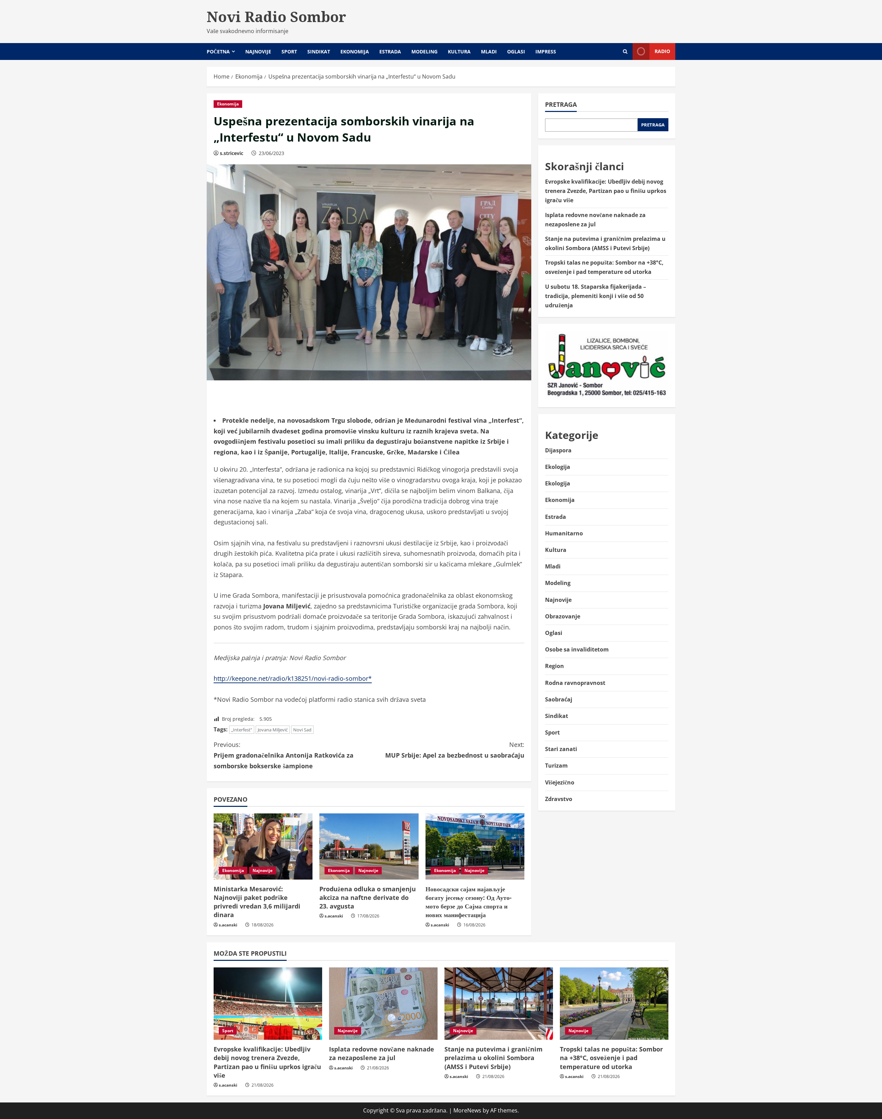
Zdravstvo (558, 798)
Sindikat (318, 51)
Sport (289, 51)
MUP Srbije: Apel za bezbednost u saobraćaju (454, 749)
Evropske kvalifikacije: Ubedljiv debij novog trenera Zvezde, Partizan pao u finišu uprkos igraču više (605, 191)
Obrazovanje (562, 616)
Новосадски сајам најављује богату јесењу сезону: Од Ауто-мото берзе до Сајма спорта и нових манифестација (468, 902)
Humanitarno (564, 533)
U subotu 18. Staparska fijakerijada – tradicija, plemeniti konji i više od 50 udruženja (595, 296)
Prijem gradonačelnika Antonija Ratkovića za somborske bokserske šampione (283, 755)
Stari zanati (561, 749)
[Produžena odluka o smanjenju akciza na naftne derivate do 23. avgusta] (368, 846)
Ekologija (557, 467)
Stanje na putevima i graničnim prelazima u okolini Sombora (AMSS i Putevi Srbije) (493, 1057)
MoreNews (467, 1110)
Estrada (390, 51)
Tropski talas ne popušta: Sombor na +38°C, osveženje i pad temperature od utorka (611, 1057)
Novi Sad (302, 730)
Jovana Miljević (273, 730)
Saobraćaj (558, 699)
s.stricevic (231, 153)
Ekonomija (354, 51)
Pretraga (561, 104)
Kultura (459, 51)
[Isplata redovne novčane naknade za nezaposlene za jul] (383, 1003)
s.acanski (228, 925)
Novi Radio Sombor (276, 16)
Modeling (424, 51)
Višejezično (559, 782)
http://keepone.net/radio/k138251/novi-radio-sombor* (293, 678)
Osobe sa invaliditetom (577, 649)
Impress (545, 51)
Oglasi (516, 51)
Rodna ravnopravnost (575, 682)
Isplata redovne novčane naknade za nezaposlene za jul (381, 1053)
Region (554, 666)
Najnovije (258, 51)
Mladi (489, 51)
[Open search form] (625, 51)
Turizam (556, 765)
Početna (218, 51)
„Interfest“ (241, 730)
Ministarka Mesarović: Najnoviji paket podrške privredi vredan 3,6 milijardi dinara (257, 902)
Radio (662, 51)
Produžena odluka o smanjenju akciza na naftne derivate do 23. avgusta (367, 897)
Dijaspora (558, 450)
